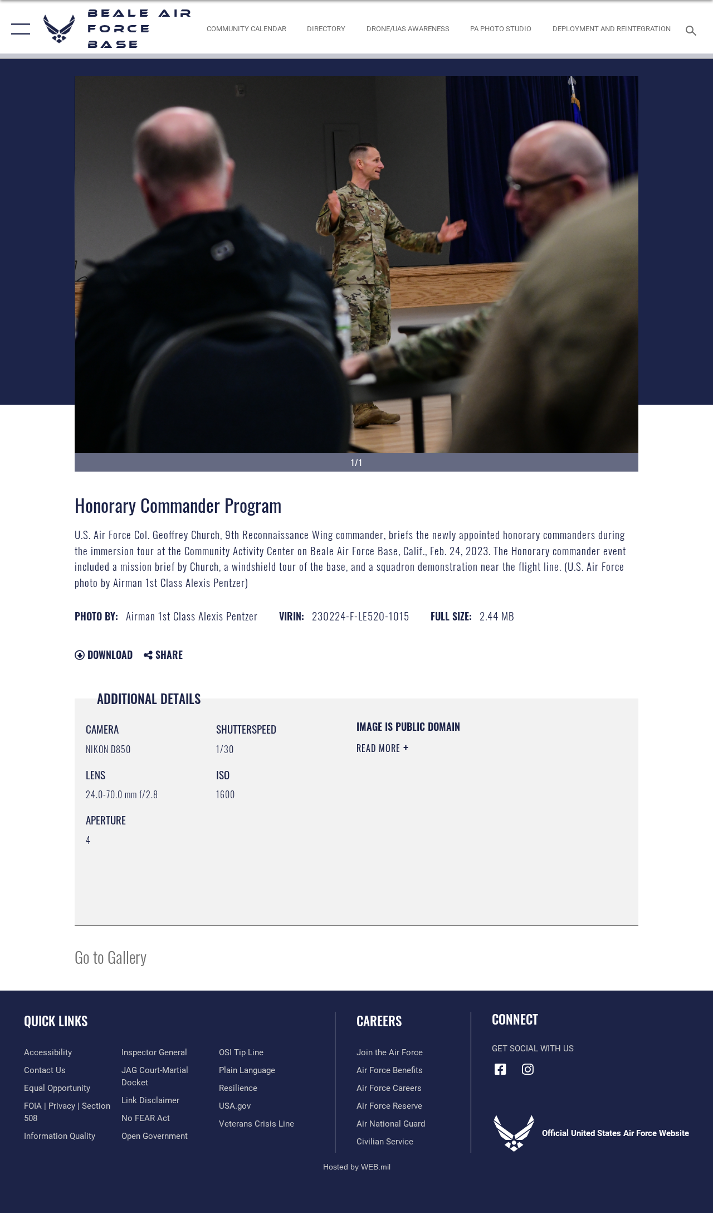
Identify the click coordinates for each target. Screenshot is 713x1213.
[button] (18, 29)
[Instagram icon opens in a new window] (527, 1069)
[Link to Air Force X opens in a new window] (582, 1065)
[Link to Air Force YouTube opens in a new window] (554, 1065)
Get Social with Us (533, 1049)
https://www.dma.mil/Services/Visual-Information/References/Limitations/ (456, 842)
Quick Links (55, 1021)
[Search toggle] (692, 29)
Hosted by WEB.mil (356, 1166)
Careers (379, 1021)
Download (109, 654)
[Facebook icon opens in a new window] (500, 1069)
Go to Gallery (110, 956)
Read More (379, 748)
